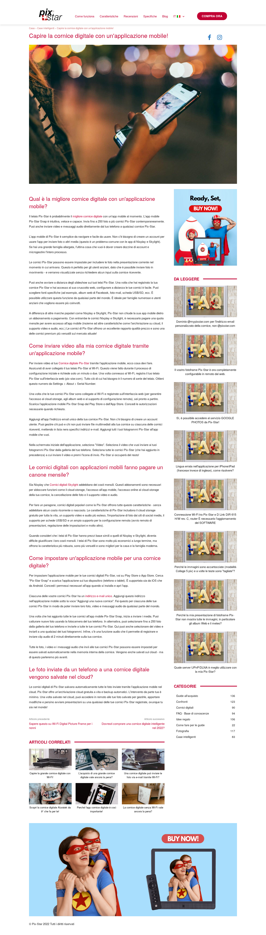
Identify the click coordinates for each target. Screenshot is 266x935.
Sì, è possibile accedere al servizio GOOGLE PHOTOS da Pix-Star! (205, 420)
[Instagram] (220, 37)
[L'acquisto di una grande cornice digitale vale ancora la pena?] (97, 759)
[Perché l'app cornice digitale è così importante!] (97, 793)
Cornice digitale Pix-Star (74, 363)
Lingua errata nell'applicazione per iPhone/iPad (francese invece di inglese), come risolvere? (205, 468)
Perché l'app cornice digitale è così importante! (96, 809)
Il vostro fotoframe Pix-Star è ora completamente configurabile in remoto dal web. (205, 372)
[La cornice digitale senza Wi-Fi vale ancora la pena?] (143, 793)
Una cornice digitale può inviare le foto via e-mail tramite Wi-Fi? (143, 775)
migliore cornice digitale (87, 216)
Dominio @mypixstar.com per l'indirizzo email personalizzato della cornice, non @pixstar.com (205, 323)
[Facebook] (209, 37)
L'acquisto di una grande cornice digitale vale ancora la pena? (96, 775)
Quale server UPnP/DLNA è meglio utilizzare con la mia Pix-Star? (205, 669)
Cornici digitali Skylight (64, 484)
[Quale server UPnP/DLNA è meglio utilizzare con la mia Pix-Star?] (205, 647)
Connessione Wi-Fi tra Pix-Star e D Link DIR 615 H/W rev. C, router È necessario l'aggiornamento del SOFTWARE (205, 518)
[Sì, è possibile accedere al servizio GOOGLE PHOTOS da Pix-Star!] (205, 398)
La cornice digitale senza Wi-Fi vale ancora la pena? (143, 809)
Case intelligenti (45, 28)
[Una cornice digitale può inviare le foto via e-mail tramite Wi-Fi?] (143, 759)
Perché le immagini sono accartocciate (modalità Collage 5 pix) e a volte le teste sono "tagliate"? (205, 569)
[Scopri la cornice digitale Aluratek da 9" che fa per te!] (50, 793)
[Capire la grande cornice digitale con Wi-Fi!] (50, 759)
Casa (32, 28)
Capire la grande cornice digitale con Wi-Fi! (50, 775)
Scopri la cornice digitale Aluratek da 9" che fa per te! (50, 809)
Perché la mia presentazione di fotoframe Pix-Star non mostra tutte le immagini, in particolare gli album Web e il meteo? (205, 619)
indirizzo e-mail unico (98, 596)
